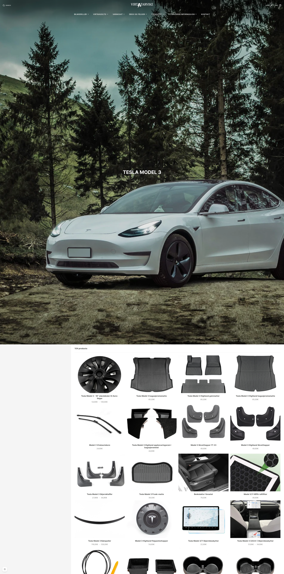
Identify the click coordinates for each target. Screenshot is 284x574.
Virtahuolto (99, 14)
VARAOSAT (118, 14)
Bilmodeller (80, 14)
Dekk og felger (137, 14)
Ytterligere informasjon (181, 14)
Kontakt (205, 14)
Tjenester (156, 14)
